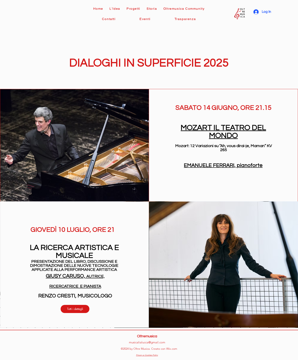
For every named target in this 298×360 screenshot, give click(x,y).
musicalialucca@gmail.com (147, 342)
